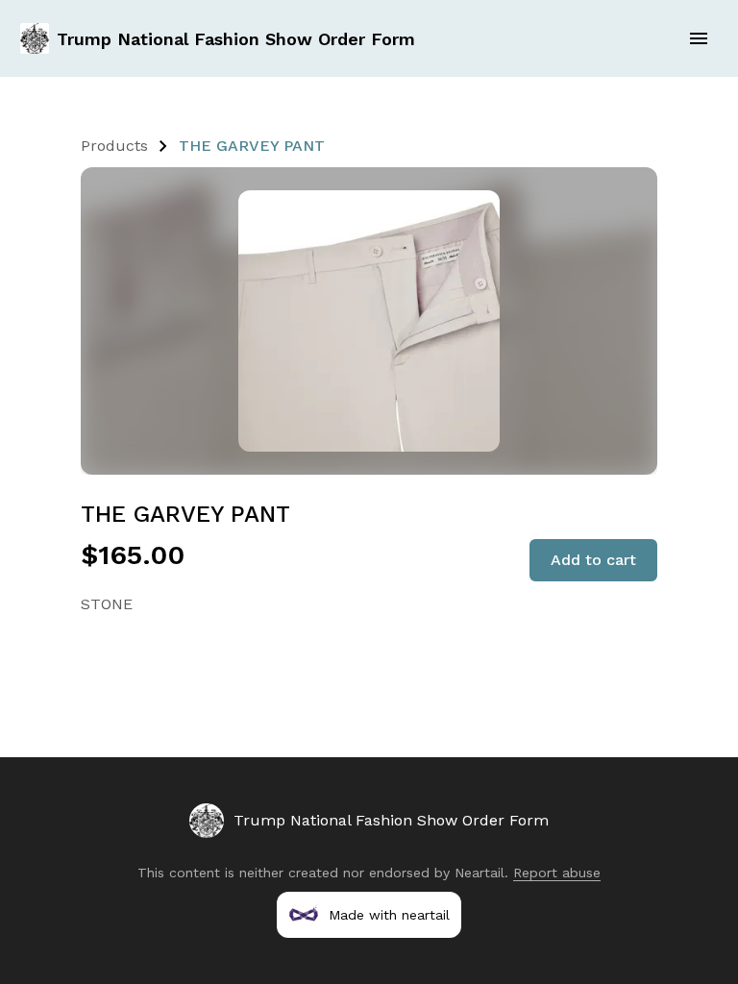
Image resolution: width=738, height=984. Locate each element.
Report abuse (557, 872)
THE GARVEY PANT (252, 145)
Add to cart (593, 560)
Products (114, 145)
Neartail (479, 872)
